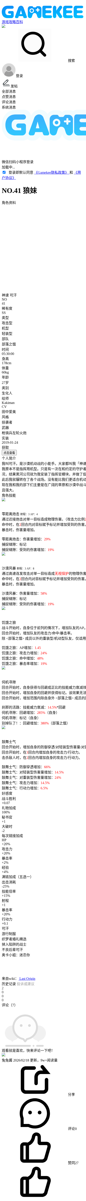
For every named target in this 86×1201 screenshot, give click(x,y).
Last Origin (27, 978)
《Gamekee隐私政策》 (51, 172)
